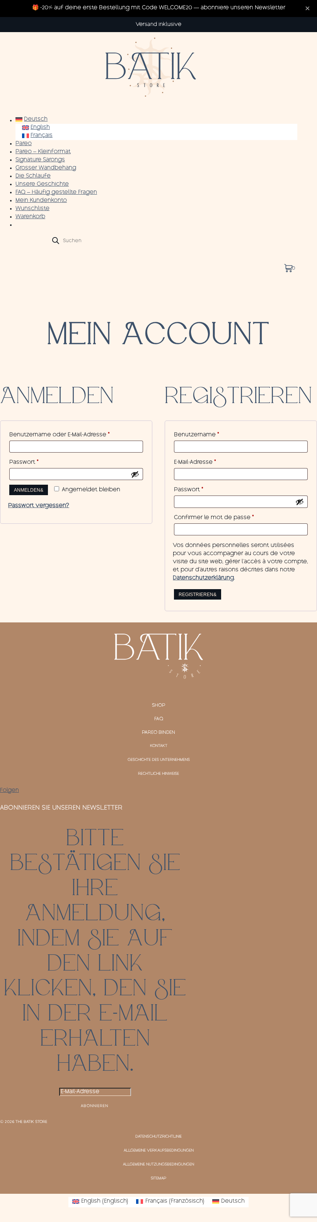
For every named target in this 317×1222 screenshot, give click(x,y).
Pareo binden (158, 732)
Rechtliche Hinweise (158, 774)
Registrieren (196, 594)
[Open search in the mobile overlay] (157, 240)
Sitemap (158, 1178)
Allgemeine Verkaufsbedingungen (159, 1151)
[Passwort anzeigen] (135, 474)
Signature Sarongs (40, 160)
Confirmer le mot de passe (214, 518)
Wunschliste (32, 209)
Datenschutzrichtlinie (158, 1137)
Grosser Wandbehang (45, 168)
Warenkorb (30, 217)
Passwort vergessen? (38, 506)
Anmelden (27, 490)
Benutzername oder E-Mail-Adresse (75, 435)
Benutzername (212, 435)
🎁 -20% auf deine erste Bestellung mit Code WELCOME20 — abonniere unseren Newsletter (158, 8)
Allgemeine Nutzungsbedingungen (158, 1164)
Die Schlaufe (33, 176)
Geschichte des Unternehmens (159, 760)
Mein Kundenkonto (41, 201)
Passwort (39, 462)
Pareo (23, 144)
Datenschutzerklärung (203, 578)
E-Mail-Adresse (211, 462)
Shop (158, 705)
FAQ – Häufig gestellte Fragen (56, 193)
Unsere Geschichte (42, 184)
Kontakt (158, 746)
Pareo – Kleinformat (43, 152)
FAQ (158, 719)
